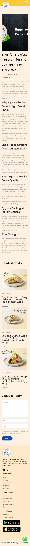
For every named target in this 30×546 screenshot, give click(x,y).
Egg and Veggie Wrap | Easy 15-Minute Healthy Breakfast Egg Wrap (15, 380)
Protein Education (19, 75)
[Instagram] (8, 469)
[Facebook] (3, 469)
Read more (5, 306)
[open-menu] (26, 2)
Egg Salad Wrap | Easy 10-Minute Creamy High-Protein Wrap (14, 299)
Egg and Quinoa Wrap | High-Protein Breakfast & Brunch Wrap (14, 339)
